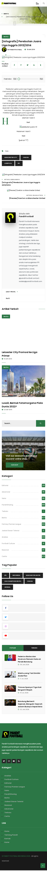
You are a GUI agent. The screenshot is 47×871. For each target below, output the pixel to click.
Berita (6, 14)
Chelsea (26, 157)
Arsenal (7, 587)
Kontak (7, 838)
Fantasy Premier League (11, 524)
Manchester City (10, 157)
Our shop (14, 465)
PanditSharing (7, 505)
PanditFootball (26, 216)
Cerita (4, 556)
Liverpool (8, 163)
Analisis (5, 537)
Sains (4, 498)
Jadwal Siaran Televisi (10, 530)
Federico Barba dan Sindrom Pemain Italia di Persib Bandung (29, 659)
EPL (19, 163)
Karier (6, 842)
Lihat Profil (11, 292)
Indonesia (16, 575)
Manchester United (33, 575)
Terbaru (5, 511)
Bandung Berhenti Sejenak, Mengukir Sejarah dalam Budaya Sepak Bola (30, 704)
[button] (5, 54)
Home (6, 831)
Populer (13, 648)
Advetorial (6, 492)
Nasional (5, 550)
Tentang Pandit (11, 835)
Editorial (5, 485)
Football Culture (8, 543)
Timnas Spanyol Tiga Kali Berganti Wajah (29, 688)
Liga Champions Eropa (12, 581)
